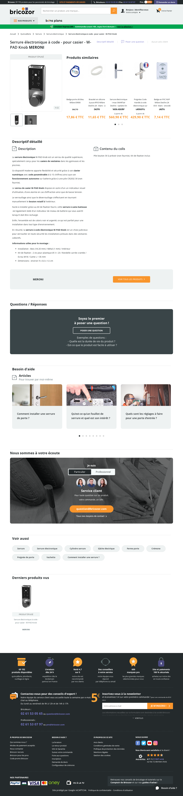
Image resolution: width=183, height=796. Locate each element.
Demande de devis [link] (60, 762)
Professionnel (103, 471)
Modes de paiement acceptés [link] (22, 745)
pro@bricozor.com (55, 724)
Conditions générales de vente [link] (106, 745)
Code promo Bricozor (19, 758)
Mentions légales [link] (101, 752)
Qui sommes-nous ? (18, 742)
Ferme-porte (133, 548)
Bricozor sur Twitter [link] (143, 743)
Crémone (156, 548)
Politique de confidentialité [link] (99, 790)
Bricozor (23, 11)
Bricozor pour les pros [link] (19, 755)
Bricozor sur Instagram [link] (155, 743)
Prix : (142, 2)
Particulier (79, 471)
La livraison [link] (56, 742)
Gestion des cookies (102, 755)
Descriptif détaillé (105, 41)
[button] (115, 124)
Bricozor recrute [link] (17, 752)
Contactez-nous (31, 693)
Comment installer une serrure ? (83, 557)
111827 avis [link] (158, 759)
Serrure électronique (47, 548)
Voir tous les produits (130, 279)
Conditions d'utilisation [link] (123, 790)
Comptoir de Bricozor (121, 782)
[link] (165, 2)
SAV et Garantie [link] (58, 749)
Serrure (21, 548)
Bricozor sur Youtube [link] (149, 743)
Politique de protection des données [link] (109, 749)
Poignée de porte (25, 557)
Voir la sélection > (125, 26)
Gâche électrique (106, 548)
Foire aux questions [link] (60, 755)
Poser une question (135, 41)
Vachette (51, 557)
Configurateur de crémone (63, 765)
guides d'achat (149, 782)
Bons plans (54, 20)
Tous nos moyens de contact (90, 516)
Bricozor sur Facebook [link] (138, 743)
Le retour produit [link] (59, 745)
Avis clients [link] (98, 742)
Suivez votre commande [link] (62, 752)
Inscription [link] (56, 758)
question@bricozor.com (91, 509)
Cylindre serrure (78, 548)
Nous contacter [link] (16, 748)
